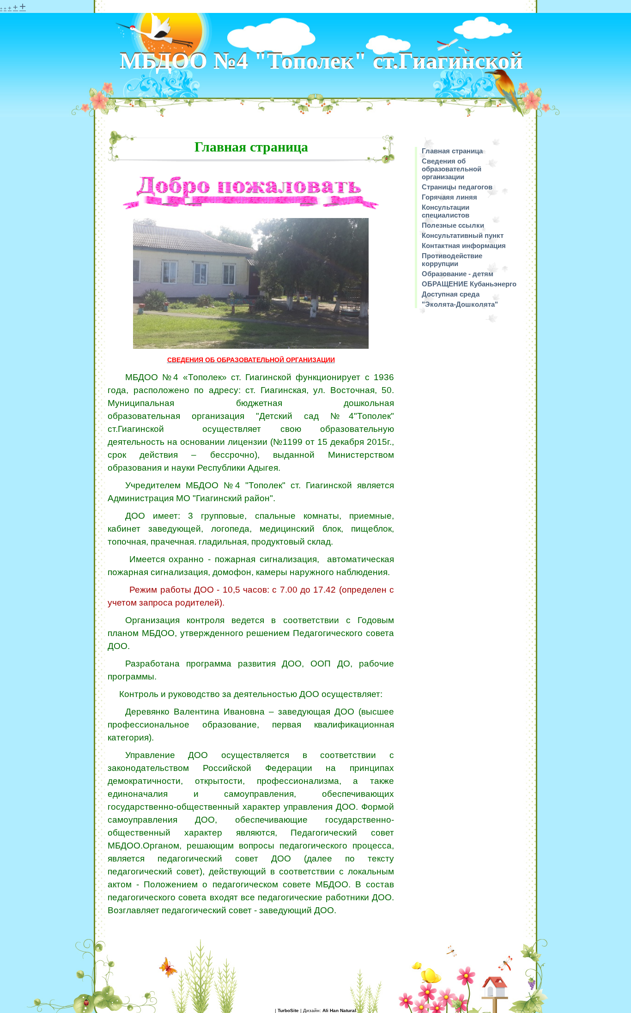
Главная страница (452, 151)
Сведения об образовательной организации (451, 169)
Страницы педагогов (457, 187)
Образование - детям (457, 274)
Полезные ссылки (453, 225)
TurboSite (288, 1010)
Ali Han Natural (339, 1010)
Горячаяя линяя (449, 197)
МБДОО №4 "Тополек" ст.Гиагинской (321, 61)
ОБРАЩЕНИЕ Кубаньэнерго (469, 284)
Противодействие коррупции (452, 259)
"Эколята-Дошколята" (460, 304)
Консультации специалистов (445, 211)
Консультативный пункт (463, 235)
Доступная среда (450, 294)
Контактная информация (464, 245)
